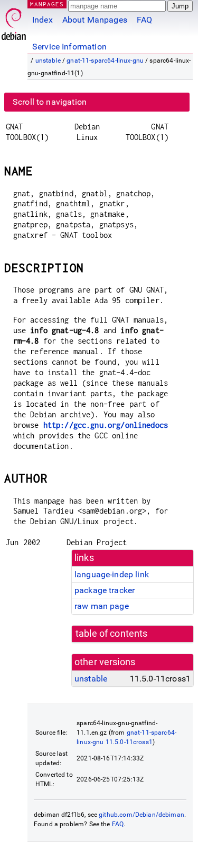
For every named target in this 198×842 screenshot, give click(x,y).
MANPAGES (47, 4)
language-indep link (111, 574)
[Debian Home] (14, 21)
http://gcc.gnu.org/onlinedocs (105, 424)
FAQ (144, 20)
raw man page (101, 606)
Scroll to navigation (50, 102)
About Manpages (94, 20)
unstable (48, 60)
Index (42, 20)
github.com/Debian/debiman (141, 814)
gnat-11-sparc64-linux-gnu (105, 60)
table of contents (112, 633)
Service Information (69, 47)
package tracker (104, 590)
